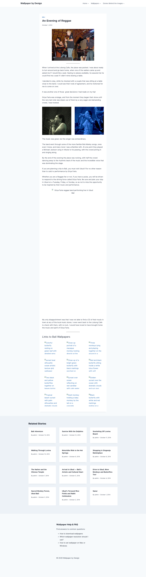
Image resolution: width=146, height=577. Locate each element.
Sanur (95, 491)
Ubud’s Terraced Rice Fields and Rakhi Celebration (70, 493)
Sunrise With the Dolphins (72, 431)
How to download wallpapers (71, 534)
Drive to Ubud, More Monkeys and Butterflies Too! (102, 472)
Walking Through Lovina (41, 450)
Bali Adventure (37, 431)
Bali (43, 17)
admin (35, 435)
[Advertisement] (73, 570)
